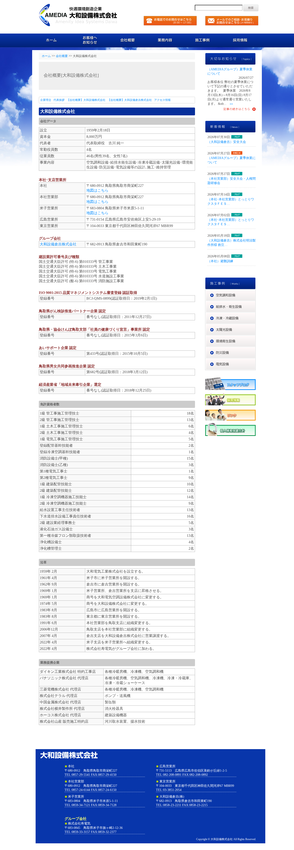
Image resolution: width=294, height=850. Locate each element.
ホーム (52, 40)
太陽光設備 (255, 326)
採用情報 (242, 40)
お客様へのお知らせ (90, 40)
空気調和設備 (255, 291)
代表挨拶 (59, 100)
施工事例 (204, 40)
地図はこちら (97, 190)
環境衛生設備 (255, 337)
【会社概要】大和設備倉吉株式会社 (130, 100)
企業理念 (45, 100)
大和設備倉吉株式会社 (58, 244)
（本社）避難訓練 (220, 261)
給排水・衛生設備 (255, 303)
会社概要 (128, 40)
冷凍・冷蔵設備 (255, 314)
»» (231, 103)
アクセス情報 (162, 100)
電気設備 (255, 360)
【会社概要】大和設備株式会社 (86, 100)
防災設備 (255, 349)
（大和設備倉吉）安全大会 (226, 142)
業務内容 (166, 40)
